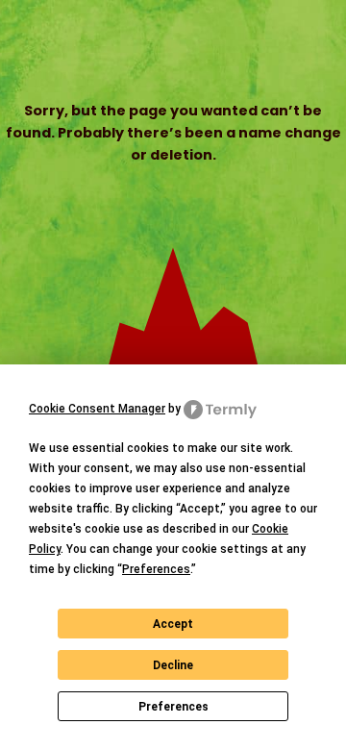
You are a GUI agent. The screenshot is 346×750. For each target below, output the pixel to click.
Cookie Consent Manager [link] (97, 408)
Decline (173, 665)
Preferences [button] (156, 569)
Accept (173, 624)
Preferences (173, 706)
